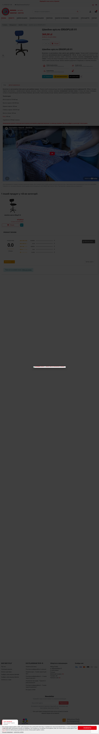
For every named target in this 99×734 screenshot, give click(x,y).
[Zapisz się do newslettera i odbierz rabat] (49, 367)
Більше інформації (7, 732)
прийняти (87, 728)
